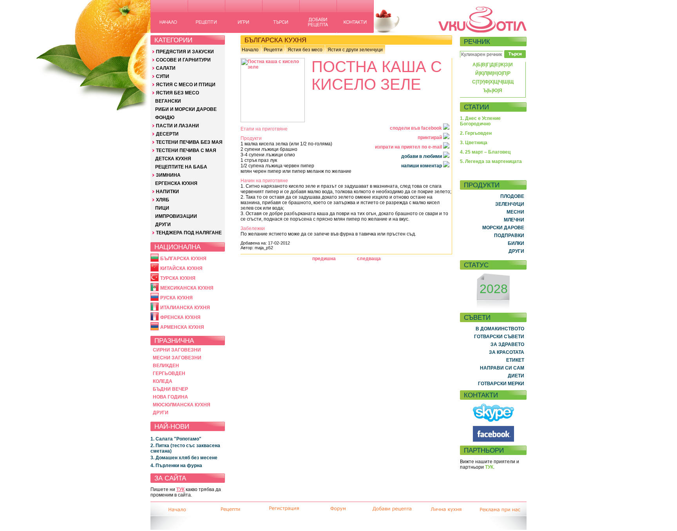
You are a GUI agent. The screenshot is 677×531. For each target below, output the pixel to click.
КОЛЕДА (162, 381)
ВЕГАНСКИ (168, 101)
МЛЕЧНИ (514, 220)
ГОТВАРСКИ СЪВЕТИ (499, 336)
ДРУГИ (163, 224)
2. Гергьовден (476, 133)
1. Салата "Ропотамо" (175, 439)
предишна (324, 258)
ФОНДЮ (164, 117)
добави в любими (422, 156)
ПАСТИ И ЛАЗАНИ (177, 126)
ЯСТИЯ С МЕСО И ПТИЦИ (185, 84)
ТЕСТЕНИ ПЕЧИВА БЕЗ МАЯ (189, 142)
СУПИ (162, 76)
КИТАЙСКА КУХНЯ (181, 268)
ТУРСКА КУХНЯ (177, 278)
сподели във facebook (416, 128)
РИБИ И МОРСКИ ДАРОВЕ (186, 109)
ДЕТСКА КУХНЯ (173, 158)
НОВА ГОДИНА (170, 397)
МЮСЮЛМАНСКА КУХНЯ (181, 405)
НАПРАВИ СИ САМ (502, 368)
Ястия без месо (305, 50)
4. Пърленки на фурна (176, 465)
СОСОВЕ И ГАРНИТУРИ (183, 60)
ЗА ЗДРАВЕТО (507, 344)
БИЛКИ (516, 243)
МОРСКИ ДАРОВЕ (503, 227)
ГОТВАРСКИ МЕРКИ (501, 383)
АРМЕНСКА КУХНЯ (182, 327)
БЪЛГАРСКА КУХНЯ (183, 258)
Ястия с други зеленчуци (355, 50)
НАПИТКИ (167, 191)
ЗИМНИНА (168, 175)
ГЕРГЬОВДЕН (169, 373)
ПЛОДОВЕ (512, 196)
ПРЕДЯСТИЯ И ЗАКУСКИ (185, 51)
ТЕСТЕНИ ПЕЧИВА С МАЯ (186, 150)
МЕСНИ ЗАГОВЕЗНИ (177, 358)
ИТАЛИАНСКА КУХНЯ (185, 307)
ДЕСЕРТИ (167, 134)
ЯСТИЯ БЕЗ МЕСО (177, 93)
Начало (250, 50)
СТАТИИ (476, 107)
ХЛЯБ (162, 200)
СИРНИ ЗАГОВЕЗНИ (177, 350)
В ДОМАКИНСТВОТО (500, 329)
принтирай (430, 137)
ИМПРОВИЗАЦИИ (176, 216)
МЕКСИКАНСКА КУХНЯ (187, 288)
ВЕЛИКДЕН (166, 365)
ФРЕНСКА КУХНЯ (180, 317)
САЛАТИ (166, 68)
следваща (369, 258)
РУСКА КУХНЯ (176, 298)
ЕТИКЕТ (515, 360)
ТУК (180, 489)
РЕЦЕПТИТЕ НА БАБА (181, 167)
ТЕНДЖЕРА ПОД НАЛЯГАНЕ (189, 233)
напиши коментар (422, 166)
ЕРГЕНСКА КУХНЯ (176, 183)
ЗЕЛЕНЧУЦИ (509, 204)
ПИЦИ (162, 208)
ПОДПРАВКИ (509, 235)
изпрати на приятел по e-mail (409, 147)
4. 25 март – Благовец (485, 152)
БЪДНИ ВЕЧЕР (170, 389)
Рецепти (273, 50)
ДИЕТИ (516, 376)
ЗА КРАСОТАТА (506, 352)
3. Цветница (473, 142)
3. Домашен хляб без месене (183, 457)
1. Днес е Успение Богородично (480, 121)
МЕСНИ (515, 212)
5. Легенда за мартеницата (491, 161)
